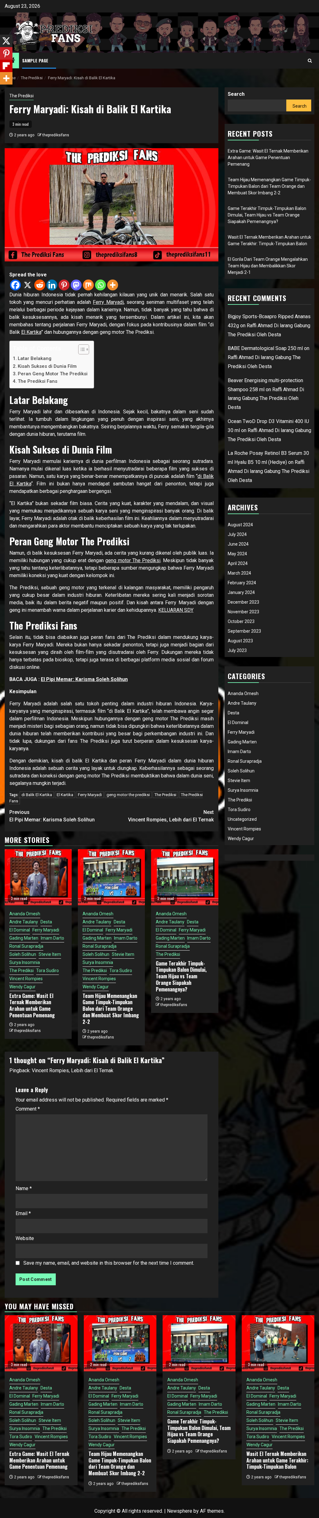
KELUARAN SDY (175, 610)
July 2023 (237, 650)
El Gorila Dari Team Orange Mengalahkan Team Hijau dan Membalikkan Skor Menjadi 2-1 (268, 266)
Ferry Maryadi (108, 302)
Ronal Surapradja (26, 946)
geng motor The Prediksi (132, 560)
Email (23, 1213)
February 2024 (242, 582)
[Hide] (2, 90)
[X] (27, 285)
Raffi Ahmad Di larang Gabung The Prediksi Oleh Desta (266, 399)
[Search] (310, 61)
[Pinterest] (64, 285)
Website (25, 1238)
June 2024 (238, 544)
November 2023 (243, 611)
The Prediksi (21, 95)
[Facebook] (15, 285)
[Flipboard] (6, 66)
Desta (46, 921)
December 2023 (243, 602)
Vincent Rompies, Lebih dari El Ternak (171, 816)
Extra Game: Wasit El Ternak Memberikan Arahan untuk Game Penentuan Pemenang (32, 1005)
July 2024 (237, 534)
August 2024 (240, 524)
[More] (112, 285)
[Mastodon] (76, 285)
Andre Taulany (23, 921)
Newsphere (179, 1511)
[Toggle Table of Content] (81, 349)
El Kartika (31, 332)
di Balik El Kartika (36, 794)
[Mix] (88, 285)
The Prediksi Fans (37, 381)
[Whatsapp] (100, 285)
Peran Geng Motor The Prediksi (53, 374)
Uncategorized (242, 819)
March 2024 (239, 573)
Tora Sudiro (47, 970)
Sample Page (35, 60)
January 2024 (241, 592)
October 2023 (241, 621)
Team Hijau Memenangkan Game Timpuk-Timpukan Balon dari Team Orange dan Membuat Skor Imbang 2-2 (111, 1008)
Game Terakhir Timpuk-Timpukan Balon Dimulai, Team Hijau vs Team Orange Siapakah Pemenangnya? (181, 976)
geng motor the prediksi (128, 794)
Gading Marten (23, 938)
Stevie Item (50, 954)
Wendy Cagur (22, 986)
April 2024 (238, 563)
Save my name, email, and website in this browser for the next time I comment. (108, 1263)
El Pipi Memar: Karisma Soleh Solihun (84, 679)
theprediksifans (55, 135)
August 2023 (240, 640)
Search (236, 94)
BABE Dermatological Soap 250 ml (265, 348)
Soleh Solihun (22, 954)
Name (24, 1188)
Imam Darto (52, 938)
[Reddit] (39, 285)
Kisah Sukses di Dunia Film (47, 366)
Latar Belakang (34, 358)
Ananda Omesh (24, 913)
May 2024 (237, 553)
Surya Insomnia (24, 962)
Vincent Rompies (26, 978)
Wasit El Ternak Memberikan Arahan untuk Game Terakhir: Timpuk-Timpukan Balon (277, 1460)
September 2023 (244, 631)
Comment (28, 1109)
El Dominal (19, 929)
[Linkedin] (51, 285)
